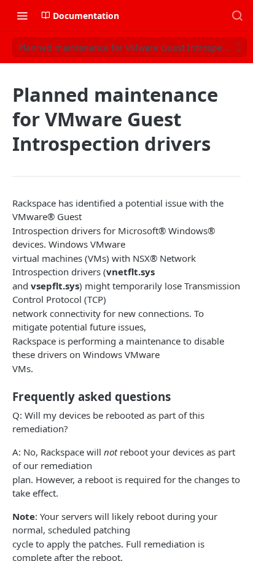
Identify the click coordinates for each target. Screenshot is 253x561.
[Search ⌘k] (237, 15)
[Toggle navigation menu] (22, 15)
